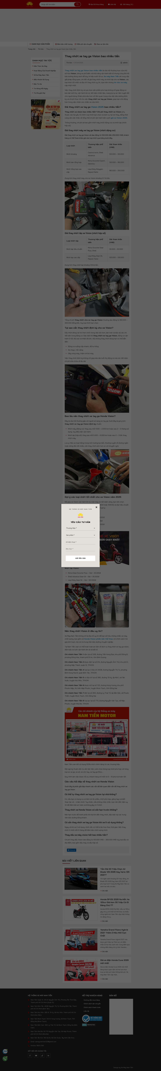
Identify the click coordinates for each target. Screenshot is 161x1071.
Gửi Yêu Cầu (80, 558)
